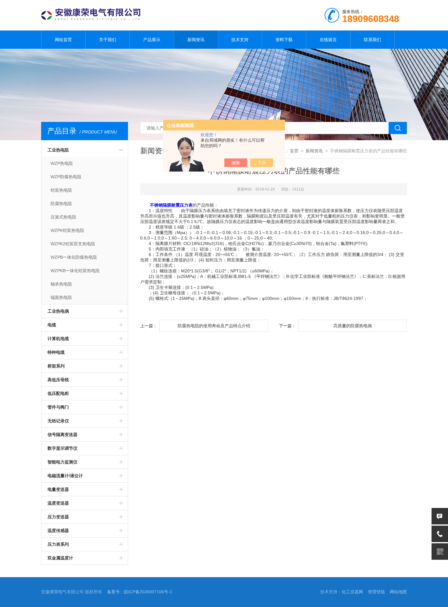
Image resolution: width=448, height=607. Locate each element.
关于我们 (107, 39)
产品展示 (151, 39)
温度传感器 (58, 530)
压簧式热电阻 (63, 217)
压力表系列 (58, 544)
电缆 (52, 324)
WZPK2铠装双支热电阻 (73, 243)
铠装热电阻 (61, 190)
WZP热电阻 (62, 163)
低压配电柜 (58, 393)
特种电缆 (56, 352)
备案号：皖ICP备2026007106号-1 (139, 591)
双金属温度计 (60, 558)
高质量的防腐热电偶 (352, 325)
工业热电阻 (58, 149)
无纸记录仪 (58, 420)
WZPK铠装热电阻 (67, 230)
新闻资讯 (195, 39)
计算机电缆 (58, 338)
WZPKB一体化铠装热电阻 (75, 270)
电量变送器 (58, 489)
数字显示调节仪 (62, 448)
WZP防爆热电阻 (66, 176)
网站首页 (63, 39)
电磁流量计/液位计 (65, 475)
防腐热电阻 (61, 203)
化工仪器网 (352, 591)
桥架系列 (56, 366)
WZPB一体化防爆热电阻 (74, 257)
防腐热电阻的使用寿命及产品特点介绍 (214, 325)
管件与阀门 (58, 407)
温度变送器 (58, 503)
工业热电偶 (58, 311)
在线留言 (328, 39)
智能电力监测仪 (62, 462)
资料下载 (284, 39)
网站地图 (398, 591)
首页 (294, 150)
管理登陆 (376, 591)
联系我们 (372, 39)
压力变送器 (58, 516)
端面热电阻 (61, 297)
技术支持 (239, 39)
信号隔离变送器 (62, 434)
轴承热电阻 (61, 284)
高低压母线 (58, 379)
